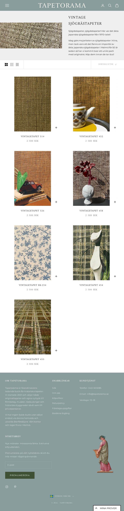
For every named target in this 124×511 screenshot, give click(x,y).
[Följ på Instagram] (6, 486)
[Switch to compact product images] (17, 64)
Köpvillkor (57, 398)
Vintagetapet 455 (32, 359)
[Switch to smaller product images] (11, 64)
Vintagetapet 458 (91, 211)
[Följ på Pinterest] (15, 486)
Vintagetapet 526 (32, 211)
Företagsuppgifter (62, 408)
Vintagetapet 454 (91, 285)
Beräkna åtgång (61, 413)
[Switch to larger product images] (6, 64)
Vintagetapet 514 (32, 137)
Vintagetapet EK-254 (32, 285)
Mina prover (108, 508)
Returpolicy (58, 403)
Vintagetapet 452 (91, 137)
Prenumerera (20, 475)
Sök (54, 388)
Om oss (56, 393)
